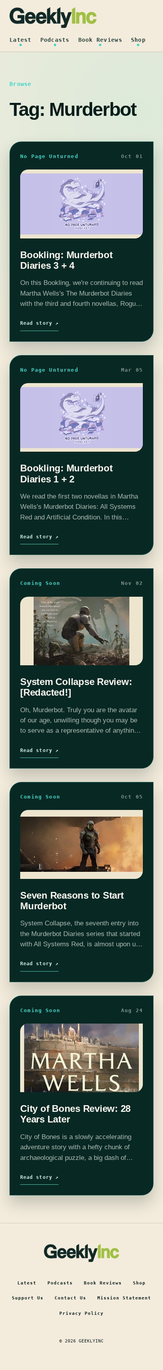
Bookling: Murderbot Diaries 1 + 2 (66, 473)
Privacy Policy (81, 1313)
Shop (138, 40)
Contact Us (70, 1298)
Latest (20, 40)
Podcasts (55, 40)
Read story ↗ (39, 323)
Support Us (28, 1298)
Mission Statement (124, 1298)
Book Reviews (100, 40)
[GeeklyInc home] (53, 17)
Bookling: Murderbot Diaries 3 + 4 (66, 260)
